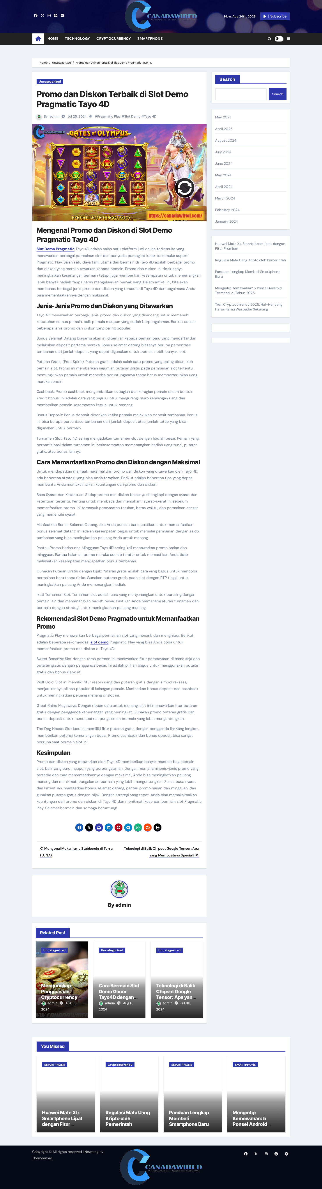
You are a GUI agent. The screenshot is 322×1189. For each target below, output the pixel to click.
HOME (53, 38)
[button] (288, 39)
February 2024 (227, 210)
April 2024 (224, 186)
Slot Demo (132, 116)
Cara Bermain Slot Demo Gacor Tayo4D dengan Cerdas (119, 994)
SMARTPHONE (150, 38)
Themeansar (42, 1158)
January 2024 (226, 221)
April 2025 (224, 129)
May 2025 (223, 117)
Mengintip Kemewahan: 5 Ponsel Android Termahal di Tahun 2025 (248, 290)
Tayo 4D (150, 116)
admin (54, 116)
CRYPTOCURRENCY (113, 38)
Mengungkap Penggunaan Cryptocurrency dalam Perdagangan (59, 997)
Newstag (92, 1151)
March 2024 (225, 198)
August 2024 (225, 140)
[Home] (38, 38)
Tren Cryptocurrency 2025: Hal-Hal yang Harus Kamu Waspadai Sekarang (249, 307)
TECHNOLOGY (77, 38)
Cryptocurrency (120, 1065)
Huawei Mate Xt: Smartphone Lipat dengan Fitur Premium (62, 1121)
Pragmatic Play (109, 116)
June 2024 (224, 163)
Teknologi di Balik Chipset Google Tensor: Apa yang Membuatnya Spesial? (175, 997)
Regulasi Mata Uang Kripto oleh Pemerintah (250, 260)
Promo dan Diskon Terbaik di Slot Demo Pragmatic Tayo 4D (112, 99)
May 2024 (223, 175)
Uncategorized (50, 81)
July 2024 (223, 152)
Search (227, 79)
